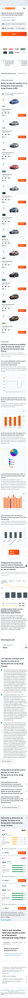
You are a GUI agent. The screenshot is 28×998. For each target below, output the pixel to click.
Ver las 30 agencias (6, 920)
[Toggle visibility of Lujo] (11, 468)
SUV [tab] (24, 581)
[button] (2, 8)
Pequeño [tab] (4, 581)
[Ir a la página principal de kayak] (10, 8)
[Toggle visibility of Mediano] (12, 466)
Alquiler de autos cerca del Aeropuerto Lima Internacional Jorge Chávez (13, 954)
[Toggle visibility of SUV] (11, 460)
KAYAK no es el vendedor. (9, 976)
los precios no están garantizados (14, 971)
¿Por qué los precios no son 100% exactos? (11, 982)
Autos (12, 990)
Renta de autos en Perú (20, 990)
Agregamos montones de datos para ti (12, 979)
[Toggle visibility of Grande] (11, 464)
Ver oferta (22, 115)
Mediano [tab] (11, 581)
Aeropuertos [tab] (6, 942)
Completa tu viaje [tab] (17, 942)
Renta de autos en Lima (13, 991)
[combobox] (9, 17)
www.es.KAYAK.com (5, 990)
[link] (14, 552)
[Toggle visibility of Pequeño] (12, 462)
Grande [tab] (18, 581)
